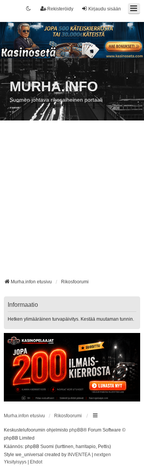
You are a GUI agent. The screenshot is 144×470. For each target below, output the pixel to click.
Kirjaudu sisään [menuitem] (104, 9)
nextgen (102, 454)
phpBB (76, 430)
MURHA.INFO (54, 86)
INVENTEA (79, 454)
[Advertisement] (72, 202)
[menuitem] (15, 462)
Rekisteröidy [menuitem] (60, 9)
